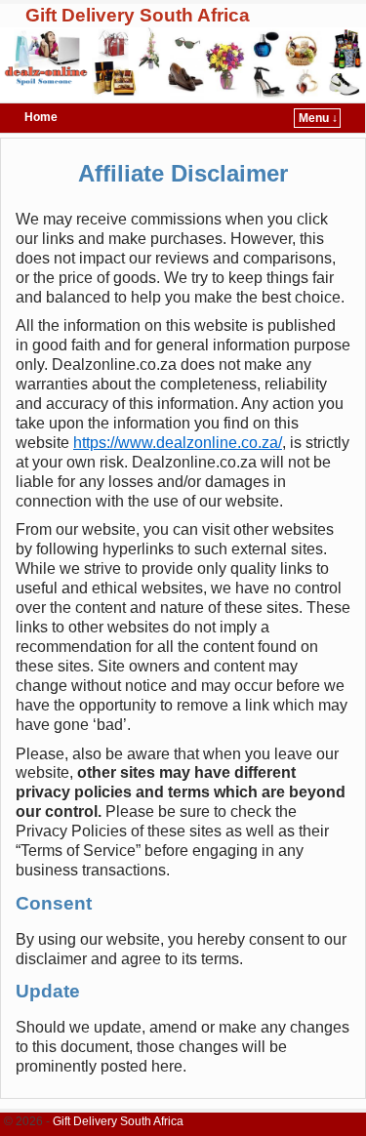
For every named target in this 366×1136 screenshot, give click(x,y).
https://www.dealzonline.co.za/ (177, 442)
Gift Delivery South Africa (137, 15)
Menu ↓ (318, 118)
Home (41, 117)
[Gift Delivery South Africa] (183, 64)
